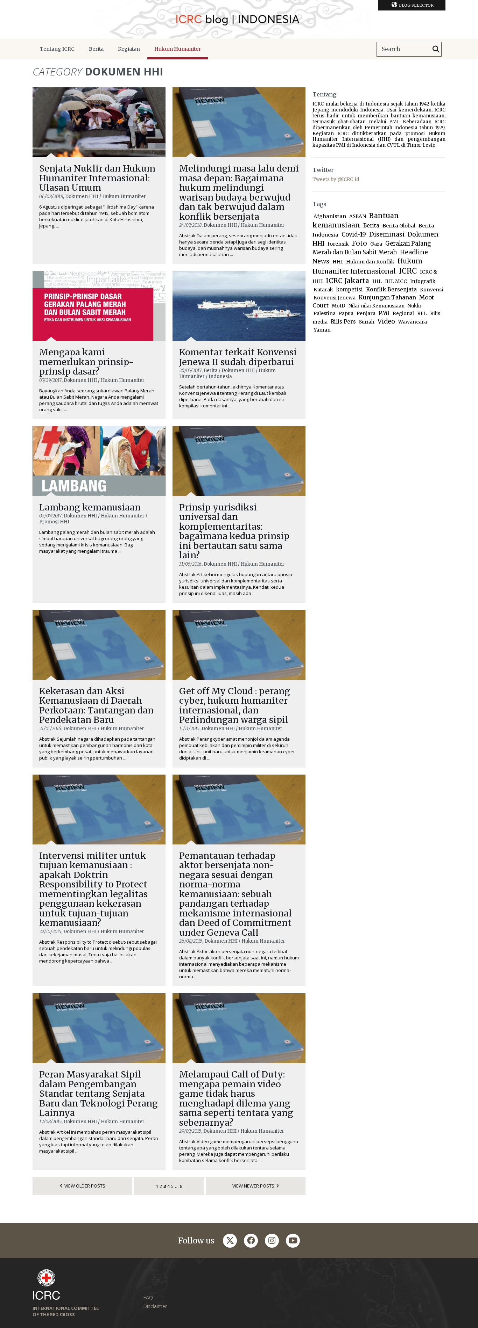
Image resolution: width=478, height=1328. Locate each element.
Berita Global (398, 226)
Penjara (366, 314)
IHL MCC (396, 281)
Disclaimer (155, 1306)
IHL (377, 281)
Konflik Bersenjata (391, 289)
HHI (337, 262)
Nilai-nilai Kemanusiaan (377, 306)
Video (386, 321)
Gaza (376, 244)
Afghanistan (330, 216)
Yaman (322, 330)
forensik (338, 244)
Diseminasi (387, 234)
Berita (96, 49)
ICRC (408, 271)
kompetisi (349, 289)
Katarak (323, 289)
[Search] (436, 49)
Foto (359, 243)
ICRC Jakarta (347, 280)
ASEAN (357, 216)
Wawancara (412, 322)
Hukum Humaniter (177, 49)
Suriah (366, 322)
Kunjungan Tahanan (387, 297)
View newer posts (253, 1186)
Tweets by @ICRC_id (335, 179)
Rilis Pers (343, 321)
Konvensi (431, 289)
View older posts (84, 1186)
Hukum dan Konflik (370, 262)
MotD (338, 306)
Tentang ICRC (57, 49)
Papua (346, 314)
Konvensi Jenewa (335, 298)
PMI (384, 313)
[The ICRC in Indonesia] (239, 19)
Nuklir (415, 306)
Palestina (325, 314)
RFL (422, 314)
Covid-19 (354, 234)
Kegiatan (129, 49)
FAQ (148, 1297)
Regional (403, 314)
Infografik (422, 281)
